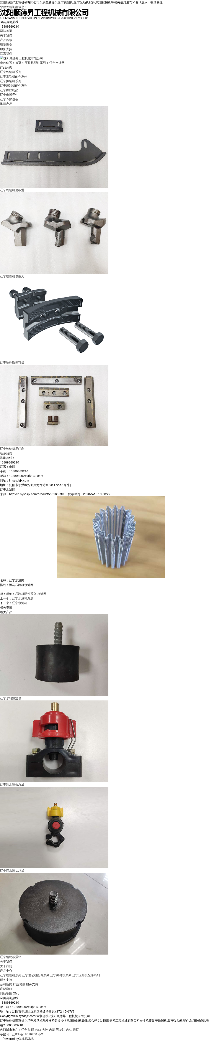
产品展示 (6, 40)
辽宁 (24, 1029)
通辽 (76, 1029)
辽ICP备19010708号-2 (27, 1034)
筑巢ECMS (26, 1038)
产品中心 (6, 970)
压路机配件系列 (35, 62)
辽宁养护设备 (9, 99)
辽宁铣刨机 (65, 2)
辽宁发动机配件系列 (13, 76)
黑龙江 (60, 1029)
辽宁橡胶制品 (9, 90)
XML (16, 993)
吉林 (69, 1029)
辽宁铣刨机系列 (10, 72)
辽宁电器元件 (9, 94)
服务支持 (6, 49)
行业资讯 (19, 984)
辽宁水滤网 (57, 62)
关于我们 (6, 35)
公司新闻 (6, 984)
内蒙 (52, 1029)
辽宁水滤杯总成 (22, 598)
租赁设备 (6, 44)
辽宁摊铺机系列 (10, 81)
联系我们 (6, 53)
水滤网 (41, 593)
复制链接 (42, 1016)
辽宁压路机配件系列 (13, 85)
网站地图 (6, 993)
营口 (38, 1029)
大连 (45, 1029)
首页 (18, 62)
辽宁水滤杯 (19, 603)
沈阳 (31, 1029)
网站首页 (6, 30)
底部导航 (6, 988)
